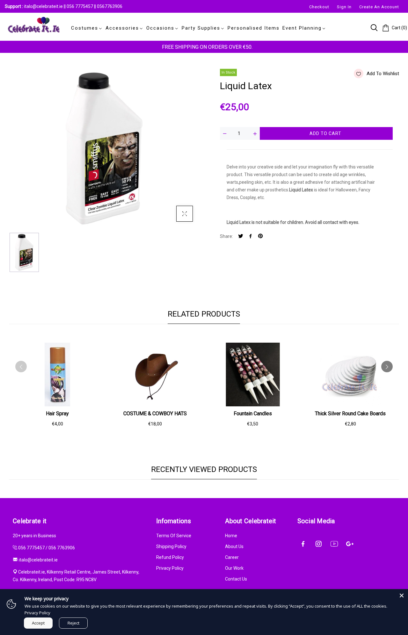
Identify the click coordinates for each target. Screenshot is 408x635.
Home (231, 535)
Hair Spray (57, 413)
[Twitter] (240, 236)
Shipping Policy (171, 546)
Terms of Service (173, 535)
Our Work (234, 568)
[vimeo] (260, 236)
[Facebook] (250, 236)
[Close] (401, 595)
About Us (234, 546)
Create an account (379, 6)
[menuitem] (85, 28)
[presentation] (21, 366)
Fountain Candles (253, 413)
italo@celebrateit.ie (43, 6)
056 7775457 (80, 6)
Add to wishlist (383, 73)
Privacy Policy (170, 568)
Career (232, 557)
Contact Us (236, 578)
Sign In (344, 6)
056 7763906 (61, 547)
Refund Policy (170, 557)
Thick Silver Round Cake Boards (350, 413)
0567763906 (109, 6)
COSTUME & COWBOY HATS (155, 413)
